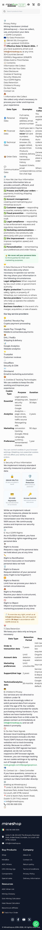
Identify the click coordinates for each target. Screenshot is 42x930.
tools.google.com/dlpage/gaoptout (20, 765)
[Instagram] (12, 919)
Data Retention (11, 82)
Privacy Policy (29, 874)
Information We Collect (14, 66)
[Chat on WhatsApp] (36, 924)
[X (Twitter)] (29, 919)
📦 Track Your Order (10, 913)
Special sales (7, 878)
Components (7, 874)
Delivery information (31, 878)
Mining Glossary (8, 894)
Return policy (28, 864)
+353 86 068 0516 (14, 804)
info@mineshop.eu (13, 52)
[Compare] (28, 5)
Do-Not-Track (10, 88)
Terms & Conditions (31, 869)
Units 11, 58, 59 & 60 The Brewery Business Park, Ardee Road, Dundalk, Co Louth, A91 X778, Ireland (22, 837)
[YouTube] (24, 919)
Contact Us (9, 91)
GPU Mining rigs (8, 869)
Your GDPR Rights (12, 80)
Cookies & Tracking (12, 74)
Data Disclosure (11, 71)
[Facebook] (18, 919)
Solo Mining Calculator (11, 898)
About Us (27, 855)
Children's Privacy (12, 85)
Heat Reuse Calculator (11, 903)
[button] (28, 4)
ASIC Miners (7, 864)
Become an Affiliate (10, 908)
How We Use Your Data (14, 68)
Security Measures (12, 77)
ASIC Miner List (8, 889)
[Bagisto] (11, 5)
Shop (4, 855)
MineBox (5, 860)
